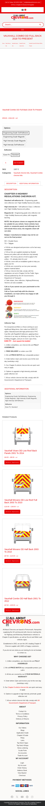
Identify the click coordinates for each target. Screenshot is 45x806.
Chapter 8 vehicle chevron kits (18, 687)
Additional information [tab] (29, 183)
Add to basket (18, 163)
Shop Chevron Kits (8, 44)
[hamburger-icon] (22, 29)
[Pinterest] (27, 796)
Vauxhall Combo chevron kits (22, 44)
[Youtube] (22, 796)
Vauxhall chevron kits (15, 44)
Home (3, 43)
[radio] (16, 133)
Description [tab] (11, 183)
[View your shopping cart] (22, 9)
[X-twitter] (17, 796)
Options (7, 128)
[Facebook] (12, 796)
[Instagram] (32, 796)
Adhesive (8, 150)
